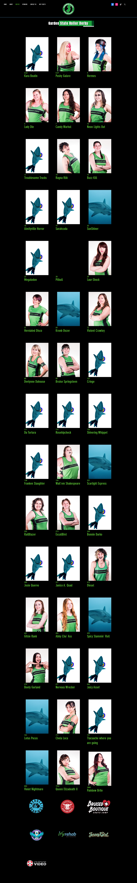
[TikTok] (120, 4)
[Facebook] (112, 4)
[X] (124, 4)
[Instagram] (116, 4)
